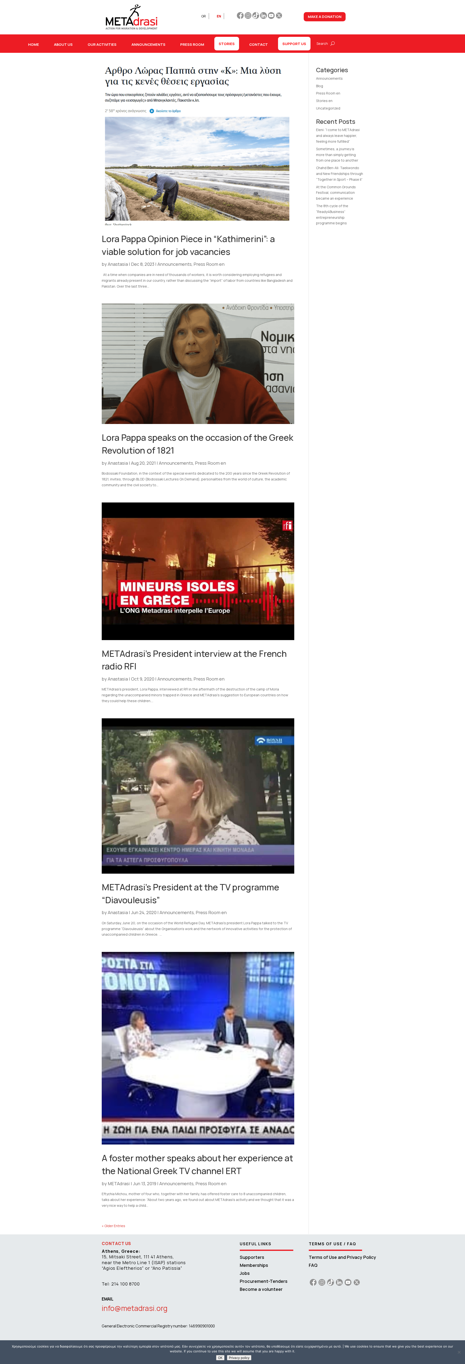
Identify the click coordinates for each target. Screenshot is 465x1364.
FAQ (313, 1265)
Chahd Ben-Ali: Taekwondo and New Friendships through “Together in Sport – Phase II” (339, 173)
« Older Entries (113, 1225)
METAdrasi (119, 1183)
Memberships (254, 1265)
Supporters (252, 1257)
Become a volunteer (261, 1289)
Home (33, 44)
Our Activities (102, 44)
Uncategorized (328, 108)
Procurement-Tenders (263, 1281)
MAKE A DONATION (324, 16)
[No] (459, 1352)
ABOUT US (63, 44)
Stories (227, 43)
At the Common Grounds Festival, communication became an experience (336, 193)
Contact (258, 44)
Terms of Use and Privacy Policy (342, 1257)
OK (220, 1358)
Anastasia (118, 264)
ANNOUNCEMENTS (148, 44)
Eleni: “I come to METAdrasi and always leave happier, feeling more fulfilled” (338, 135)
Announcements (174, 264)
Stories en (324, 100)
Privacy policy (239, 1358)
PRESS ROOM (192, 44)
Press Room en (209, 264)
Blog (319, 86)
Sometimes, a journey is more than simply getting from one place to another (337, 155)
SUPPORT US (294, 43)
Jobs (245, 1273)
